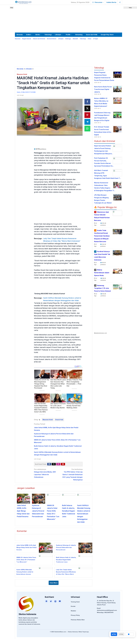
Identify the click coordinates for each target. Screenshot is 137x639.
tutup (11, 7)
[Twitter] (54, 464)
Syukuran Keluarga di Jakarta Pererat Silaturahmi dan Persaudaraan (38, 511)
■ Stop (121, 634)
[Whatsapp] (87, 128)
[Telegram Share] (87, 122)
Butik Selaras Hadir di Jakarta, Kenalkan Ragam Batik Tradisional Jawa (68, 511)
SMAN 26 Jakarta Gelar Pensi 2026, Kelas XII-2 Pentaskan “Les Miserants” (26, 560)
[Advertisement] (68, 18)
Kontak (73, 606)
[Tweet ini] (87, 108)
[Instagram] (58, 464)
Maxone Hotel (22, 74)
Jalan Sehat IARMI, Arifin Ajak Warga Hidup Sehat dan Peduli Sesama (23, 511)
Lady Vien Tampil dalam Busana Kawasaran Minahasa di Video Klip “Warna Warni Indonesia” (61, 240)
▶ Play (114, 634)
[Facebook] (49, 464)
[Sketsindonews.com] (23, 2)
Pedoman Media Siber (78, 619)
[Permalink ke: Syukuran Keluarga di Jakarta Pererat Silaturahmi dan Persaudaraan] (38, 499)
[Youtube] (63, 464)
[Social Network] (120, 2)
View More (54, 583)
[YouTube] (60, 601)
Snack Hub (59, 420)
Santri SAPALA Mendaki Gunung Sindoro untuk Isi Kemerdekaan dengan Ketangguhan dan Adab (62, 299)
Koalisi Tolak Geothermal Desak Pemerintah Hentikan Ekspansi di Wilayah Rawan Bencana (102, 235)
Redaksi (73, 611)
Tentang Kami (75, 602)
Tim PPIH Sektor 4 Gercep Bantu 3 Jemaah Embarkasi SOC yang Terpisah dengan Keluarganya (72, 474)
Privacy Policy (75, 615)
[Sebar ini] (87, 102)
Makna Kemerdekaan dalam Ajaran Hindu (101, 272)
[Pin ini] (87, 115)
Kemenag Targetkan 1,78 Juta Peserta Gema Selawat (102, 288)
